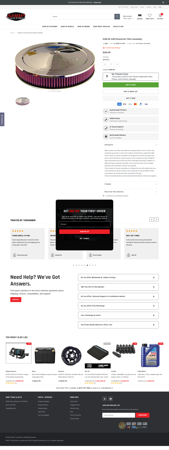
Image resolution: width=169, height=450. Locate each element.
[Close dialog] (110, 202)
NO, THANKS (84, 238)
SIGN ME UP (84, 231)
